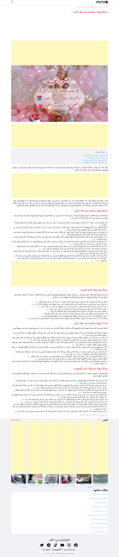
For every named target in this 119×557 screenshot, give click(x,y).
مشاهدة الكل (15, 420)
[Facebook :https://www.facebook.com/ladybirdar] (76, 547)
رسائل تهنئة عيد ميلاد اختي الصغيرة (94, 162)
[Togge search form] (12, 2)
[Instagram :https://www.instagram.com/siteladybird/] (69, 547)
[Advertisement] (59, 27)
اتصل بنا (46, 549)
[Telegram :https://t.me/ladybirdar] (49, 547)
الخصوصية (56, 549)
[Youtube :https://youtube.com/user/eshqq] (62, 547)
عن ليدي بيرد (69, 549)
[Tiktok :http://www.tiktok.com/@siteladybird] (55, 547)
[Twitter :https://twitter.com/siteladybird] (42, 547)
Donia (82, 415)
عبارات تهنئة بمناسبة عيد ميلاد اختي (94, 160)
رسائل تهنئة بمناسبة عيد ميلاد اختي (94, 155)
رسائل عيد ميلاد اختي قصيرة (96, 157)
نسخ (99, 225)
